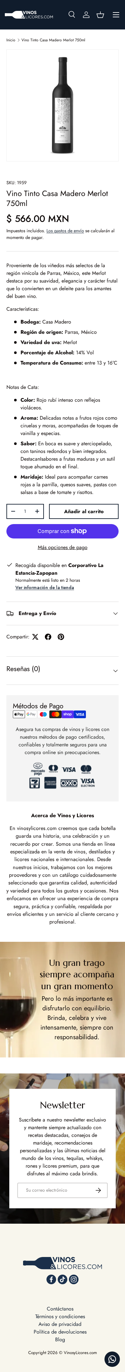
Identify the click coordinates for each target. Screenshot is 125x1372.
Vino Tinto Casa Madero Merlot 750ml (53, 40)
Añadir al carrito (84, 511)
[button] (100, 15)
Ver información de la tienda (44, 587)
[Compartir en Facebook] (48, 636)
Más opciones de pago (63, 547)
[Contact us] (112, 1359)
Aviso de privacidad (59, 1324)
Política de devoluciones (60, 1331)
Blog (60, 1339)
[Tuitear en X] (35, 636)
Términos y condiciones (60, 1316)
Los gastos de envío (65, 230)
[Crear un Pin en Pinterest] (60, 636)
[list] (62, 105)
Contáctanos (60, 1308)
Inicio (10, 40)
